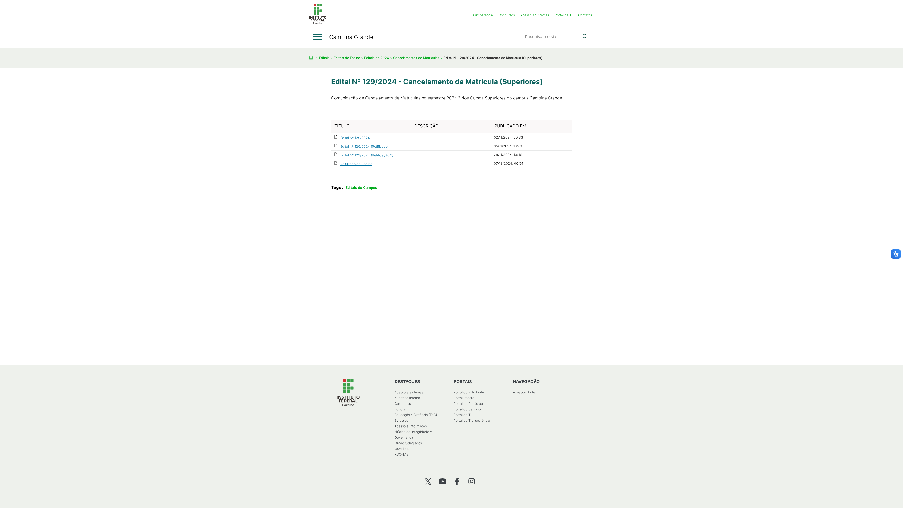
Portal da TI (564, 15)
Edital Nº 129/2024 (355, 138)
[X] (427, 481)
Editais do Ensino (347, 58)
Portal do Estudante (469, 392)
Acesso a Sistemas (534, 15)
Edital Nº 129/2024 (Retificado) (364, 146)
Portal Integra (464, 398)
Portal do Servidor (467, 409)
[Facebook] (457, 481)
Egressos (401, 420)
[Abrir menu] (318, 37)
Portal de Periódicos (469, 403)
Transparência (482, 15)
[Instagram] (471, 481)
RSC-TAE (401, 454)
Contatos (585, 15)
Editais (324, 58)
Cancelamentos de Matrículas (416, 58)
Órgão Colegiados (408, 443)
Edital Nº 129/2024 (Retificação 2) (366, 155)
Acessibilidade (524, 392)
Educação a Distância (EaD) (416, 415)
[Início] (317, 23)
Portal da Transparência (472, 420)
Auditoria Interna (407, 398)
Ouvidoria (402, 449)
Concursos (507, 15)
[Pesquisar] (584, 37)
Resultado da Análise (356, 164)
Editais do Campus (361, 187)
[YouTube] (442, 481)
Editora (400, 409)
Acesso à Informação (411, 426)
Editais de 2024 (376, 58)
